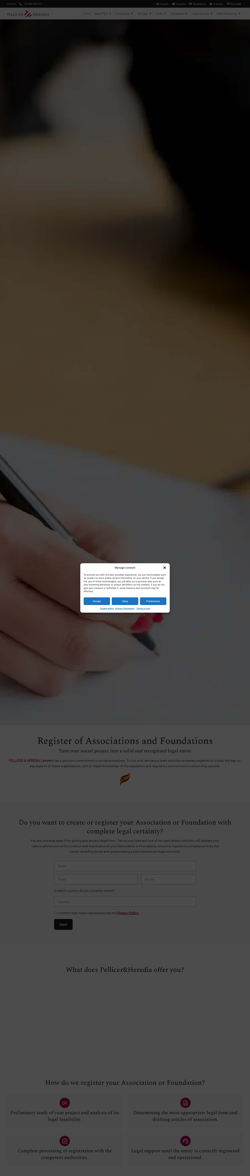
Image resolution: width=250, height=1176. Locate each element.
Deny (125, 601)
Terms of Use (143, 608)
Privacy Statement (125, 608)
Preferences (153, 601)
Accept (97, 601)
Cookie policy (107, 608)
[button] (164, 567)
